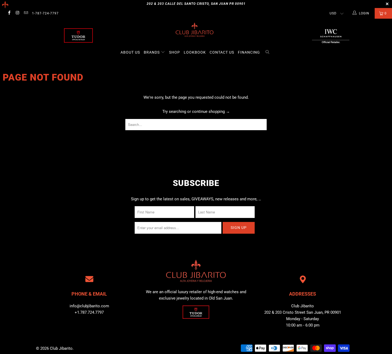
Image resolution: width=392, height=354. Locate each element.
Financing (249, 52)
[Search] (267, 52)
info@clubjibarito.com (89, 306)
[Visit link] (330, 35)
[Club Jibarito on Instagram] (17, 13)
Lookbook (195, 52)
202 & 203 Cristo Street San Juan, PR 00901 (302, 312)
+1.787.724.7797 (89, 312)
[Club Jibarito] (78, 35)
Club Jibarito (61, 348)
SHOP (174, 52)
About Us (130, 52)
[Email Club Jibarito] (25, 13)
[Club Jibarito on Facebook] (9, 13)
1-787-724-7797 (45, 13)
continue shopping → (211, 111)
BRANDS (152, 52)
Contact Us (222, 52)
